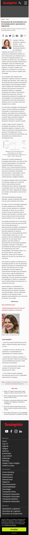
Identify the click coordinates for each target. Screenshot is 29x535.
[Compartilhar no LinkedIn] (6, 36)
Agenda (5, 446)
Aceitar (14, 529)
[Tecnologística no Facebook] (11, 431)
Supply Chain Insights (11, 463)
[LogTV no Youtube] (6, 431)
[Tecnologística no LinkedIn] (20, 431)
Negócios (6, 482)
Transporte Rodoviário (11, 501)
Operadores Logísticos (11, 509)
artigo (25, 382)
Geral (7, 19)
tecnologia (8, 382)
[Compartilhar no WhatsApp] (13, 36)
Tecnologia (6, 489)
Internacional (7, 479)
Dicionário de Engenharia (12, 514)
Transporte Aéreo (9, 492)
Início (4, 441)
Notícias (5, 451)
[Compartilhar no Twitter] (10, 36)
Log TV (5, 444)
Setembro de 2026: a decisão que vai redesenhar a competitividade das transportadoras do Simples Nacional (13, 351)
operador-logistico (16, 382)
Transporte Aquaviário (11, 494)
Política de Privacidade (10, 525)
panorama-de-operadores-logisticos (14, 383)
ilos (22, 382)
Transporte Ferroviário (11, 497)
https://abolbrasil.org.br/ (8, 305)
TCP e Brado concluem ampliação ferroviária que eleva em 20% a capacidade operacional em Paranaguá (14, 375)
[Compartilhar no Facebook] (3, 36)
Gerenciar (14, 533)
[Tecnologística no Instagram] (16, 431)
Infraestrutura (7, 477)
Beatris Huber (6, 28)
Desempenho (7, 475)
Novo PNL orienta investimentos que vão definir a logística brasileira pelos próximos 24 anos (14, 344)
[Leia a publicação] (21, 36)
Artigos (3, 19)
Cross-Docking (8, 472)
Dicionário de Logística (11, 511)
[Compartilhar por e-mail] (17, 36)
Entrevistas (6, 453)
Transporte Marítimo (10, 499)
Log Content (7, 456)
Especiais (6, 458)
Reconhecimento (9, 484)
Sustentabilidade (8, 487)
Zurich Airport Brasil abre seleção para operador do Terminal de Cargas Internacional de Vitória (13, 368)
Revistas (5, 461)
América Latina (8, 466)
